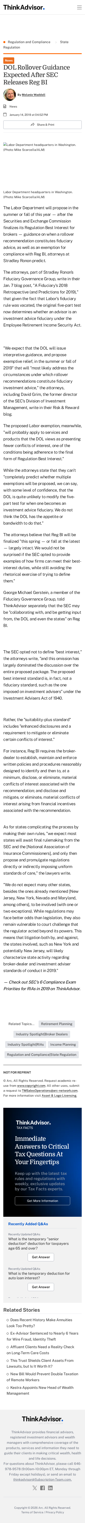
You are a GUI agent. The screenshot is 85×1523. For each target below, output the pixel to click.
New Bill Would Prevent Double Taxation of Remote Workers (42, 1377)
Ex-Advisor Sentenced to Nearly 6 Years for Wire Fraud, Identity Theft (42, 1336)
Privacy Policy (55, 1512)
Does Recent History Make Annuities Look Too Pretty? (39, 1323)
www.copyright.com (31, 1085)
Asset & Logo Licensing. (59, 1095)
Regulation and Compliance (29, 42)
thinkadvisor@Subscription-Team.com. (42, 1480)
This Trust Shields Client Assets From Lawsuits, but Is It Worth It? (40, 1363)
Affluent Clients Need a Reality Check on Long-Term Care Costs (40, 1350)
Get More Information (42, 1201)
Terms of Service (32, 1512)
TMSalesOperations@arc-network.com (50, 1090)
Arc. (41, 1507)
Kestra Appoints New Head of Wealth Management (40, 1390)
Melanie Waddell (33, 94)
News (9, 60)
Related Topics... (21, 1024)
